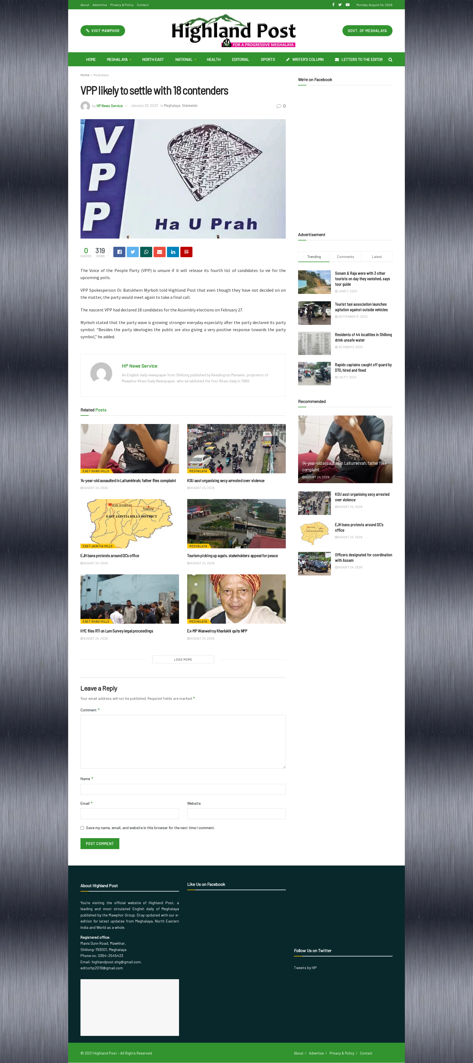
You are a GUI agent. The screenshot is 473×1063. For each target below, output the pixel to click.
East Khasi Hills (96, 471)
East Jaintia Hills (98, 546)
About (84, 5)
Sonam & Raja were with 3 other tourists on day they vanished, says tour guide (362, 278)
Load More (183, 659)
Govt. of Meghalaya (367, 30)
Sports (268, 59)
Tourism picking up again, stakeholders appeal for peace (232, 555)
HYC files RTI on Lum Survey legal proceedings (116, 630)
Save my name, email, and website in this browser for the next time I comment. (150, 827)
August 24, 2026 (95, 487)
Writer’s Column (308, 59)
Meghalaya (117, 59)
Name (87, 778)
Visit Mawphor (105, 30)
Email (86, 803)
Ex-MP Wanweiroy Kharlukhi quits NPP (217, 630)
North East (153, 59)
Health (214, 59)
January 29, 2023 (144, 105)
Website (194, 803)
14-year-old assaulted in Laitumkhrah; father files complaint (128, 480)
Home (91, 59)
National (184, 59)
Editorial (240, 59)
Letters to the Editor (362, 59)
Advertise (100, 5)
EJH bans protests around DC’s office (109, 555)
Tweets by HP (305, 967)
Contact (143, 5)
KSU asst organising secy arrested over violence (226, 480)
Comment (90, 709)
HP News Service (110, 105)
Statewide (189, 105)
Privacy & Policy (122, 5)
